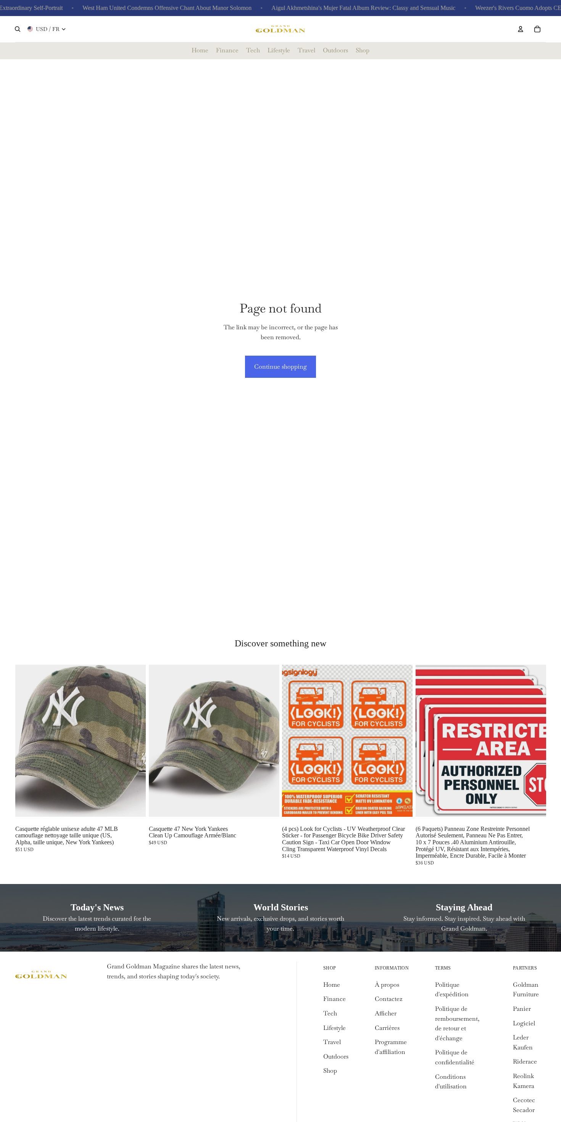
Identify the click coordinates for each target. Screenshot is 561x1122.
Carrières (387, 1028)
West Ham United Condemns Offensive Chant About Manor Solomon (149, 8)
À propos (387, 985)
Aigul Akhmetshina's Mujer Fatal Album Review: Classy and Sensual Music (345, 8)
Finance (334, 999)
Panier (522, 1009)
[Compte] (520, 29)
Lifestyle (334, 1028)
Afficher (386, 1013)
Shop (330, 1071)
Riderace (525, 1061)
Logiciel (524, 1023)
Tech (330, 1013)
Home (331, 985)
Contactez (388, 999)
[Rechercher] (17, 29)
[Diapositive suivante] (401, 740)
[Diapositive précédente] (293, 740)
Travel (332, 1042)
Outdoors (335, 1056)
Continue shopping (280, 367)
